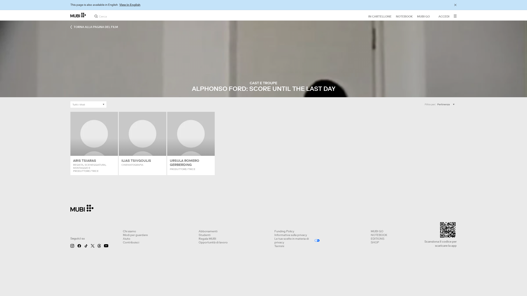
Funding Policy (284, 231)
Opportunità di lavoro (213, 242)
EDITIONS (377, 238)
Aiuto (126, 238)
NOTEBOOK (379, 235)
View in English (129, 5)
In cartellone (380, 16)
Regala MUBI (207, 238)
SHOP (375, 242)
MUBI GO (377, 231)
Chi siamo (129, 231)
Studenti (204, 235)
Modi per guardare (135, 235)
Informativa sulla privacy (290, 235)
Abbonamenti (208, 231)
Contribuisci (131, 242)
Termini (279, 246)
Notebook (404, 16)
